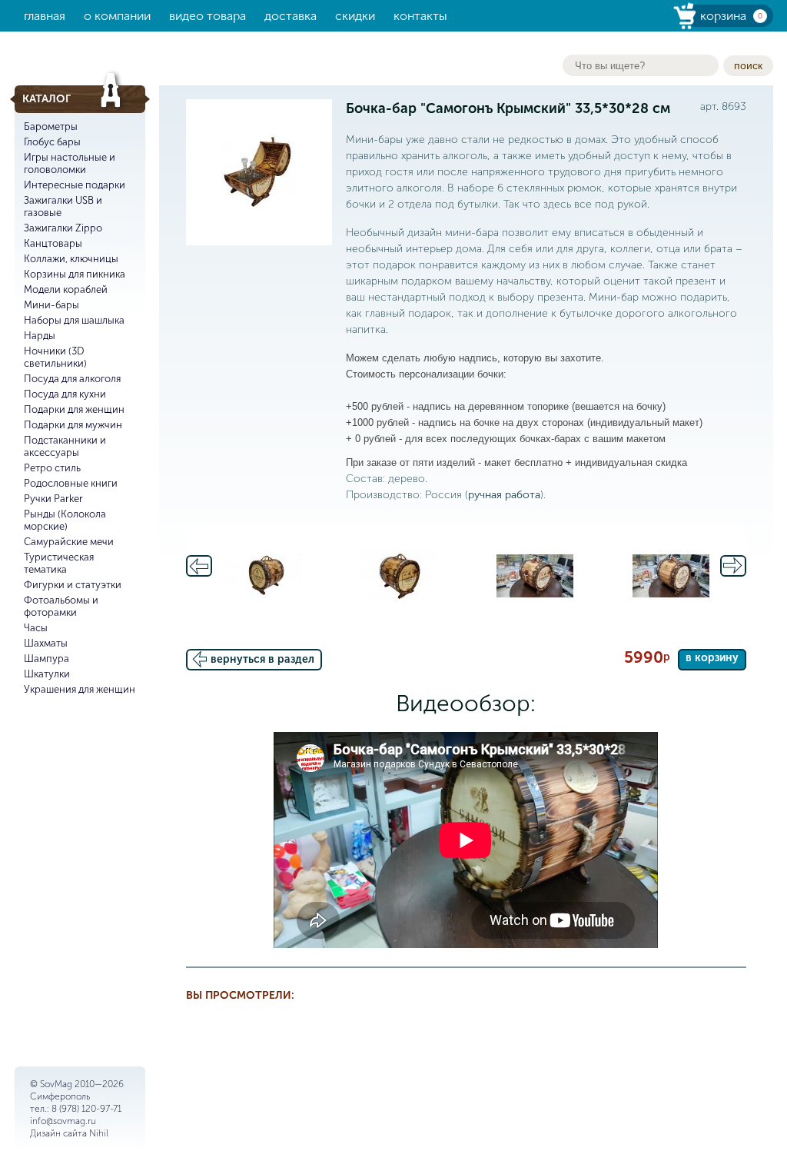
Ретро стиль (52, 468)
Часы (36, 628)
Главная (44, 15)
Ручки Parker (53, 498)
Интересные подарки (74, 185)
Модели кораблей (66, 289)
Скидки (355, 15)
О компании (117, 15)
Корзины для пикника (74, 274)
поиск (748, 65)
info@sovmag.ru (63, 1121)
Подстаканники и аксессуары (65, 446)
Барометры (51, 126)
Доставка (290, 15)
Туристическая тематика (59, 563)
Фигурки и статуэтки (72, 584)
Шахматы (46, 643)
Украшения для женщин (79, 689)
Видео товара (207, 15)
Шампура (46, 658)
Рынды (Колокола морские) (65, 520)
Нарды (39, 335)
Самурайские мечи (69, 541)
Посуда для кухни (65, 394)
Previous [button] (199, 566)
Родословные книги (71, 483)
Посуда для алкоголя (72, 378)
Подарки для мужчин (73, 425)
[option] (263, 576)
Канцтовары (53, 243)
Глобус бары (52, 142)
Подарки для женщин (74, 409)
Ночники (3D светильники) (55, 357)
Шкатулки (47, 674)
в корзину (712, 657)
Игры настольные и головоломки (69, 163)
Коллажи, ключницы (71, 258)
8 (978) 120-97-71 (86, 1108)
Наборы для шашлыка (74, 320)
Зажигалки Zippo (63, 228)
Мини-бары (51, 305)
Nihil (98, 1133)
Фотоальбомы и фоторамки (61, 606)
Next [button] (733, 566)
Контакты (420, 15)
